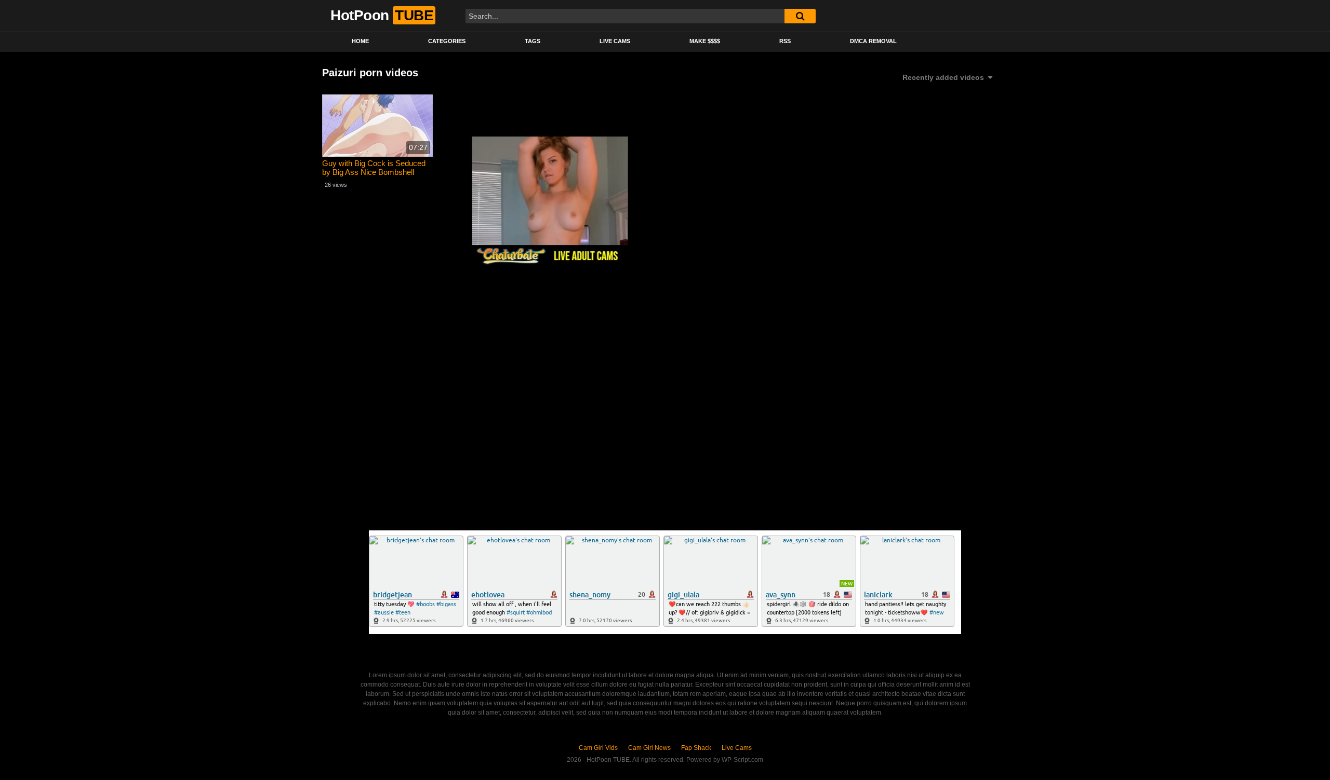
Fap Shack (696, 747)
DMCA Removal (873, 41)
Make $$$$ (704, 41)
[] (800, 16)
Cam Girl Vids (598, 747)
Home (360, 41)
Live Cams (615, 41)
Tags (532, 41)
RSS (785, 41)
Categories (447, 41)
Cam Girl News (649, 747)
